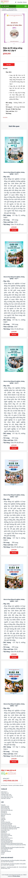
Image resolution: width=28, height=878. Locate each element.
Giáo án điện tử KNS (5, 830)
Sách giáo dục (4, 811)
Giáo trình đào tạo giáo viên (7, 810)
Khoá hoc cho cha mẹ (5, 839)
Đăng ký (25, 2)
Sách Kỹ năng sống (5, 806)
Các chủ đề (6, 6)
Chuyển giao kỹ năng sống (6, 823)
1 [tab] (14, 43)
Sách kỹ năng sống (12, 8)
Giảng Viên (3, 819)
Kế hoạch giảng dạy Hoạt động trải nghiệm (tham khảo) (12, 847)
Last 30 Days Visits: (5, 797)
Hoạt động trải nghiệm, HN (6, 842)
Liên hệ (2, 854)
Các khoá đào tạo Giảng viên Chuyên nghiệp (10, 827)
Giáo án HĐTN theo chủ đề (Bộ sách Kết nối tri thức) (12, 843)
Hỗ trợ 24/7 (10, 780)
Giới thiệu (3, 852)
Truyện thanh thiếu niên (6, 851)
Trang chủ (4, 8)
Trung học (3, 818)
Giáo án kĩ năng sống (5, 808)
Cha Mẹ (2, 820)
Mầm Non (3, 815)
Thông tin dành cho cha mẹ (6, 838)
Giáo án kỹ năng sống (5, 822)
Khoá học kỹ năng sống (6, 814)
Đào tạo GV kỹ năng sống (6, 824)
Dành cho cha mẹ (4, 836)
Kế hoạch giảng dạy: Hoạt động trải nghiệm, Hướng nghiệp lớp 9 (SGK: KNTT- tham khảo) (13, 861)
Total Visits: (3, 798)
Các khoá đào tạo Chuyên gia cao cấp (9, 828)
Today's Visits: (4, 793)
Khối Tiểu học (4, 832)
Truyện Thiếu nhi (4, 850)
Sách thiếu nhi (4, 812)
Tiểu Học (3, 816)
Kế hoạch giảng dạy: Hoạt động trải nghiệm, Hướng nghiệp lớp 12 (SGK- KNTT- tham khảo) (13, 864)
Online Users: (4, 791)
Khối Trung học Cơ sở (5, 834)
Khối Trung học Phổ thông (6, 835)
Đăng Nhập (19, 2)
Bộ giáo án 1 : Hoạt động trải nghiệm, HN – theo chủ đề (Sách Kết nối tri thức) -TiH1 (14, 868)
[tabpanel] (14, 28)
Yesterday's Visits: (5, 794)
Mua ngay (9, 64)
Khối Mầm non (4, 831)
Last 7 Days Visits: (5, 795)
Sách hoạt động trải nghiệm (7, 840)
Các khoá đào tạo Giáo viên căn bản (8, 826)
